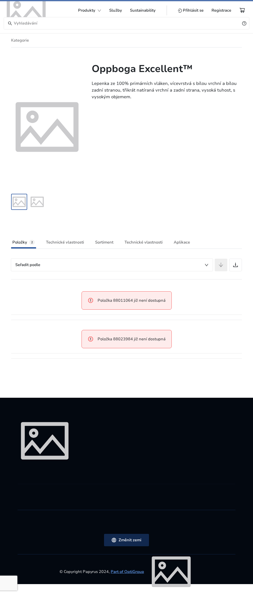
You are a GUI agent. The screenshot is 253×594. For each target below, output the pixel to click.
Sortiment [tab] (104, 242)
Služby (115, 10)
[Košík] (242, 10)
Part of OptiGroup (127, 571)
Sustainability (143, 10)
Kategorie (20, 40)
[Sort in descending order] (221, 265)
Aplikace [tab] (182, 242)
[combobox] (112, 265)
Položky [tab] (22, 242)
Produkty (86, 10)
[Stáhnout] (235, 265)
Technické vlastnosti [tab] (65, 242)
